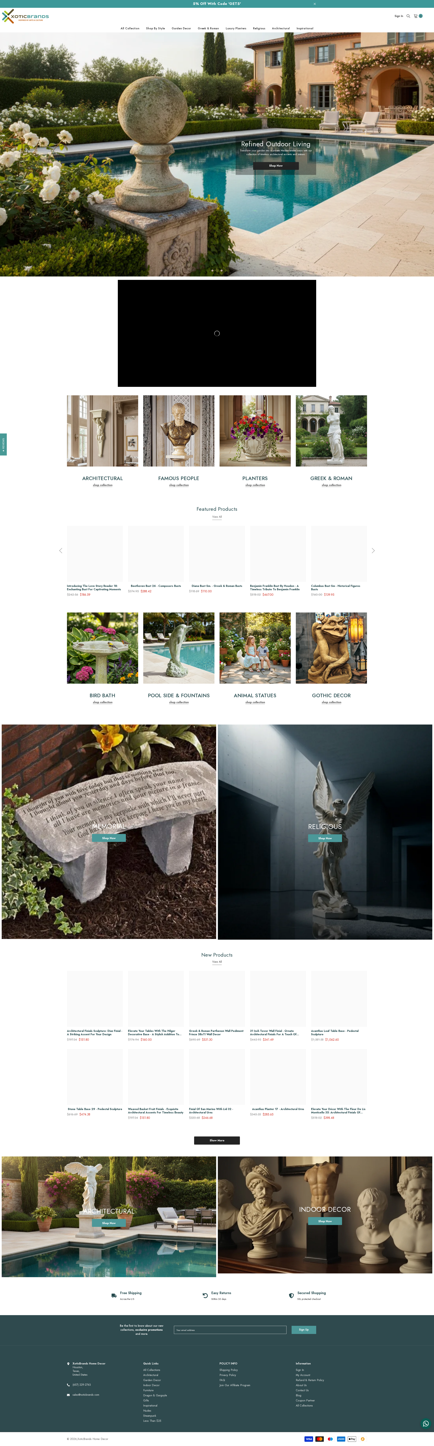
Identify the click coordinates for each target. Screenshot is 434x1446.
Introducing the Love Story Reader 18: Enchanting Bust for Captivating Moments (94, 587)
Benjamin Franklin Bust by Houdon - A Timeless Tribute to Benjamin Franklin (275, 587)
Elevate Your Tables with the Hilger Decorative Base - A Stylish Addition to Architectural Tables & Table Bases (153, 1032)
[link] (102, 431)
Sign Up (304, 1330)
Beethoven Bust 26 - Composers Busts (156, 586)
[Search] (408, 16)
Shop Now (276, 169)
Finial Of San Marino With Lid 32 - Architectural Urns (211, 1110)
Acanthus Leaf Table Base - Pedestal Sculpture (335, 1032)
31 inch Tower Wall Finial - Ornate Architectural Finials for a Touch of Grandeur (273, 1032)
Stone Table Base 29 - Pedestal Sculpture (95, 1109)
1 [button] (212, 271)
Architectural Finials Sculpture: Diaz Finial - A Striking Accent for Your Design (94, 1032)
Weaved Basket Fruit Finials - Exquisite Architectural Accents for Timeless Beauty (155, 1110)
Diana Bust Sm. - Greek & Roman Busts (217, 586)
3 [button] (222, 271)
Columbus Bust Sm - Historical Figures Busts (335, 587)
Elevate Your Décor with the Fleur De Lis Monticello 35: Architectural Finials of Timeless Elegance (338, 1110)
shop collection (102, 485)
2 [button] (217, 271)
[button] (23, 157)
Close (314, 3)
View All (217, 517)
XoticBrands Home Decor (92, 1439)
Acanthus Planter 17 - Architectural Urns (278, 1109)
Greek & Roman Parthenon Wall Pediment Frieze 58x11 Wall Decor (216, 1032)
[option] (217, 154)
